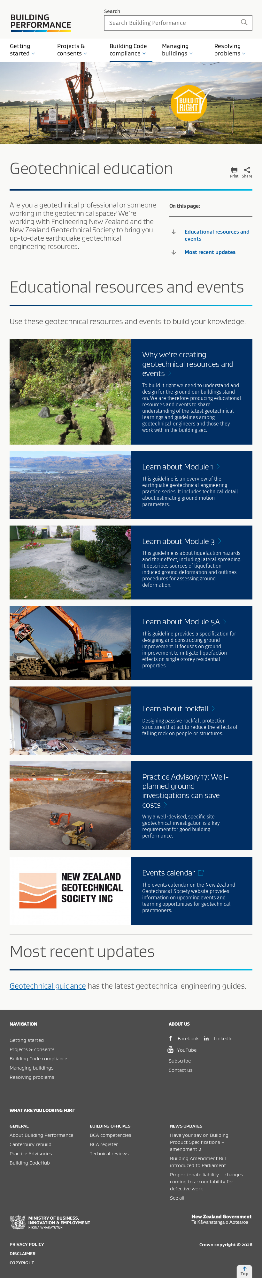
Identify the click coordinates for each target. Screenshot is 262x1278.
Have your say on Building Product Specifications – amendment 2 (199, 1142)
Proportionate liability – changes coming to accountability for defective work (206, 1181)
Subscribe (180, 1060)
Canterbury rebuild (30, 1144)
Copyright (22, 1263)
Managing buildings (32, 1067)
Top (245, 1273)
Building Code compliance (38, 1058)
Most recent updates (210, 252)
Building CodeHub (30, 1162)
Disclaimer (22, 1253)
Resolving (227, 49)
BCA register (104, 1144)
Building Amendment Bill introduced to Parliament (198, 1161)
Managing (175, 49)
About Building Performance (41, 1135)
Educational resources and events (217, 235)
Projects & (71, 49)
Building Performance (41, 23)
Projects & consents (32, 1049)
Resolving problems (32, 1077)
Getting (20, 49)
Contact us (181, 1070)
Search (112, 11)
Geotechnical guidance (48, 986)
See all (177, 1197)
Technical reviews (109, 1153)
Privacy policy (27, 1244)
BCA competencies (110, 1135)
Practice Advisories (31, 1153)
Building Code (128, 49)
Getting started (27, 1040)
